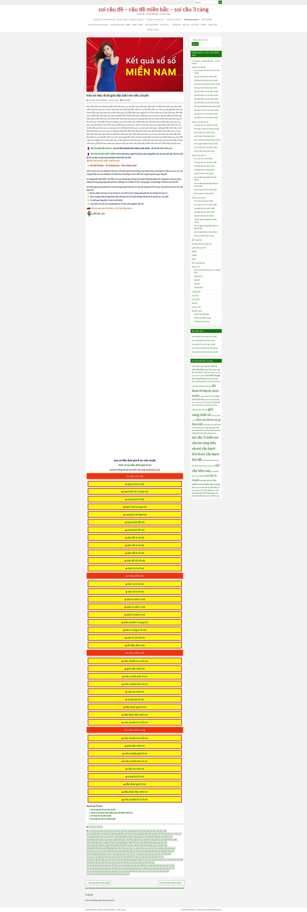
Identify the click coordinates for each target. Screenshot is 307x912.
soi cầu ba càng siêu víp (205, 442)
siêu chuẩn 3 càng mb (136, 622)
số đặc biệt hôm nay (113, 851)
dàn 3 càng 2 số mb (136, 629)
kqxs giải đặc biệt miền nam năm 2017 (148, 834)
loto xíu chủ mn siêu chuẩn (204, 236)
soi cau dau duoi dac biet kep (144, 862)
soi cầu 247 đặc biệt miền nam (97, 860)
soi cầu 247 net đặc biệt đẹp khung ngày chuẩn (125, 860)
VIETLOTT (164, 25)
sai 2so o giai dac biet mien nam (164, 848)
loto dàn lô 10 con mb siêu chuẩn (206, 110)
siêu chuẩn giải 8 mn (136, 676)
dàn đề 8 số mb (136, 552)
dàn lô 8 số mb (136, 591)
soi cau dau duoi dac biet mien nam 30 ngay (102, 868)
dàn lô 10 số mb (136, 637)
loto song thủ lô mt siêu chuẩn (205, 190)
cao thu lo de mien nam (115, 831)
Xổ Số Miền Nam (200, 496)
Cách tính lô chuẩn (198, 375)
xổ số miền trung (213, 496)
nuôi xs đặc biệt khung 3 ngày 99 (123, 842)
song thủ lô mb (136, 499)
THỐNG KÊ (176, 25)
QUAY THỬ (212, 25)
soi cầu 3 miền (203, 437)
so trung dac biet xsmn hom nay (121, 854)
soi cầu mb (204, 480)
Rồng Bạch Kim (211, 433)
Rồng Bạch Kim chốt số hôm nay (118, 848)
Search (195, 44)
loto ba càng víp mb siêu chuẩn (205, 77)
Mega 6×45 (198, 276)
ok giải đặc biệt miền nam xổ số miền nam (152, 845)
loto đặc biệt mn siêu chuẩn (204, 208)
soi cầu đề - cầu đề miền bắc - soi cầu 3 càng (103, 100)
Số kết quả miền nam (202, 322)
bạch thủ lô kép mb (136, 506)
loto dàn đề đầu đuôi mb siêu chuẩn (207, 106)
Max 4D (197, 284)
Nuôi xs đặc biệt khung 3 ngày (166, 839)
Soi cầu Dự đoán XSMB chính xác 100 (203, 466)
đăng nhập (97, 900)
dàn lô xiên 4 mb (136, 614)
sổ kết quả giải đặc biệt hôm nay (98, 854)
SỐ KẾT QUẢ (153, 30)
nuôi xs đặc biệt (114, 839)
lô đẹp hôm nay (200, 430)
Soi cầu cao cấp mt (174, 19)
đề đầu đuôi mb (136, 645)
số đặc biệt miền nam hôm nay (131, 851)
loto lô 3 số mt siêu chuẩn (203, 173)
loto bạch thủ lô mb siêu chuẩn (205, 88)
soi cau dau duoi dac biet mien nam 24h (129, 865)
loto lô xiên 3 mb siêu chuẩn (204, 136)
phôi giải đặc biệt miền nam (96, 848)
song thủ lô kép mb (136, 514)
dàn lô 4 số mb (136, 568)
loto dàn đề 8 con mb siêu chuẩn (206, 99)
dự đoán (205, 381)
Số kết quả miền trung (202, 318)
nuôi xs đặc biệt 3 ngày (147, 839)
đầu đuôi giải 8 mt (136, 784)
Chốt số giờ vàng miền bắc (201, 366)
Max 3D (197, 280)
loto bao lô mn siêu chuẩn (101, 815)
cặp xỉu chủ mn (136, 691)
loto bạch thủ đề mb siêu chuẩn (206, 80)
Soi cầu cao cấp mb (136, 19)
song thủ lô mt (136, 776)
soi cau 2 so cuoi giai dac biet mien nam (100, 857)
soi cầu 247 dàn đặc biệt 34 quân (127, 857)
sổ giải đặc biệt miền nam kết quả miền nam (159, 851)
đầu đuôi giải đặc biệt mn (101, 148)
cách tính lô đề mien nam (97, 831)
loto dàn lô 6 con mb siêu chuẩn (206, 117)
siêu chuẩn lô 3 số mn (136, 722)
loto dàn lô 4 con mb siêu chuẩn (206, 114)
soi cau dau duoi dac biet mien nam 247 (101, 865)
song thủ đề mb (136, 529)
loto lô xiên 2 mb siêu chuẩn (204, 132)
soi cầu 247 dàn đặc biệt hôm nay (151, 857)
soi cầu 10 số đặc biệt (163, 854)
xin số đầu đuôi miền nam (120, 874)
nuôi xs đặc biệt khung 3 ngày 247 (99, 842)
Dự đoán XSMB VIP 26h (206, 396)
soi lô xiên (203, 490)
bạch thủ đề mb (136, 522)
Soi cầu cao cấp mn (191, 19)
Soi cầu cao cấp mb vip (155, 19)
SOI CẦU (185, 25)
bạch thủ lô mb (136, 484)
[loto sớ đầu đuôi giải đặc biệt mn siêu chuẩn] (134, 64)
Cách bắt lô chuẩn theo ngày (204, 372)
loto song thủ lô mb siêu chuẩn (103, 809)
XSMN (134, 25)
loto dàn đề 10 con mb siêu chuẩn (206, 103)
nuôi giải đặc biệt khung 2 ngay (97, 839)
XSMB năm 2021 (213, 490)
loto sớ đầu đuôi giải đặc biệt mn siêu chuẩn (126, 837)
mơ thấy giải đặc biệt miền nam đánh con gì (157, 837)
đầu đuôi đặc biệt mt (136, 791)
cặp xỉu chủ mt (136, 768)
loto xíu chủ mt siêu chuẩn (204, 193)
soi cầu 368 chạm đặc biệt (174, 860)
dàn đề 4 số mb (136, 537)
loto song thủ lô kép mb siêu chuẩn (207, 140)
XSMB (128, 25)
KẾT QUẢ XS (207, 19)
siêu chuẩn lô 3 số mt (136, 799)
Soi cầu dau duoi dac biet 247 (97, 862)
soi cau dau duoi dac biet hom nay (121, 862)
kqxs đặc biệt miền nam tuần (97, 834)
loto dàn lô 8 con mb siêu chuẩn (206, 125)
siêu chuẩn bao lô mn (136, 683)
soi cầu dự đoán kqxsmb (210, 460)
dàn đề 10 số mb (136, 560)
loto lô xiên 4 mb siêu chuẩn (204, 151)
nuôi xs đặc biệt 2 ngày (129, 839)
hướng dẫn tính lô (208, 424)
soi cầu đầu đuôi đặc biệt (160, 871)
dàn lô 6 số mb (136, 583)
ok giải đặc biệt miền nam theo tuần (124, 845)
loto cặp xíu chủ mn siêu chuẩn (103, 819)
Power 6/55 (198, 287)
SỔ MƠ (203, 25)
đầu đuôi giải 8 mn (136, 706)
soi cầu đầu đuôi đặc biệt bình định (98, 874)
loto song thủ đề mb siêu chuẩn (206, 144)
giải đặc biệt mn (136, 668)
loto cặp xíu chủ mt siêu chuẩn (205, 162)
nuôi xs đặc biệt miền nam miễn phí (99, 845)
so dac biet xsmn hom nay (96, 851)
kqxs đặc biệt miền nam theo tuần (154, 831)
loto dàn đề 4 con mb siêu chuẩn (206, 91)
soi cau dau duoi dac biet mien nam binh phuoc (103, 871)
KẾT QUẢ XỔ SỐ (151, 25)
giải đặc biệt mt (136, 745)
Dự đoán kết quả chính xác (98, 25)
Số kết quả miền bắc (201, 314)
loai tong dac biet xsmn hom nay (98, 837)
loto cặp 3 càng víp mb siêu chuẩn (206, 129)
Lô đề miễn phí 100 (117, 25)
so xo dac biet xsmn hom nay (144, 854)
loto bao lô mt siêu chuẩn (203, 158)
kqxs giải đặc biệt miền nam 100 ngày (121, 834)
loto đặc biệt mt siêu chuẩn (204, 166)
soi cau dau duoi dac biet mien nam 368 (132, 868)
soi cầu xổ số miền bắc (208, 487)
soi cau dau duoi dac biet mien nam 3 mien (159, 865)
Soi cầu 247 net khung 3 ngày (153, 860)
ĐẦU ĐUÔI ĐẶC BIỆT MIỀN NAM (106, 154)
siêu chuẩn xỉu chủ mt (136, 738)
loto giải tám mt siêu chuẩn (204, 170)
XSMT (141, 25)
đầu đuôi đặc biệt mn (136, 714)
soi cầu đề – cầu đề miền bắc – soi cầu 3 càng (153, 9)
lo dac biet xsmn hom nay (172, 834)
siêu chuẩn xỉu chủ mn (136, 660)
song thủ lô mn (136, 699)
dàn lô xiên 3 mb (136, 606)
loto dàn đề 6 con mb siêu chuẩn (206, 95)
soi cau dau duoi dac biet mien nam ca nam (135, 871)
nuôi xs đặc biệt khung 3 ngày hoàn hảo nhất (151, 842)
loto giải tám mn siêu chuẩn (204, 212)
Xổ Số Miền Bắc (197, 493)
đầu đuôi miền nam (164, 148)
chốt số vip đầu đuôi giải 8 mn (134, 464)
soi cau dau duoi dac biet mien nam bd (161, 868)
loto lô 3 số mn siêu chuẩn (171, 882)
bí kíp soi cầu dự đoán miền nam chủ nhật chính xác (112, 812)
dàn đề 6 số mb (136, 545)
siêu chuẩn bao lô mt (136, 761)
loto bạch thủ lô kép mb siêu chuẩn (207, 84)
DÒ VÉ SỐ (195, 25)
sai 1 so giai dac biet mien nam (140, 848)
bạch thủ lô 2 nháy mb (136, 491)
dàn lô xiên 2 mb (136, 599)
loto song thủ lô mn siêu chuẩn (205, 232)
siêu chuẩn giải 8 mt (136, 753)
